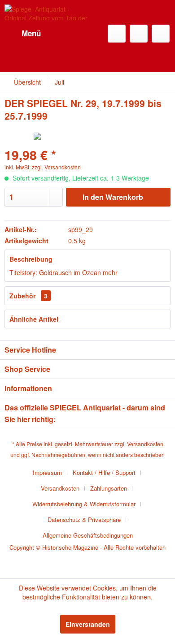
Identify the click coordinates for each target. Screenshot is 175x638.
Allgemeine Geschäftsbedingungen (88, 535)
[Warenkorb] (161, 34)
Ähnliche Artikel (33, 319)
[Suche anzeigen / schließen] (117, 34)
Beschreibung (30, 258)
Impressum (47, 472)
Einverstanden (88, 624)
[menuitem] (22, 34)
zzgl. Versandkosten (56, 167)
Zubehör (28, 295)
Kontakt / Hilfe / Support (104, 472)
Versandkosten (145, 444)
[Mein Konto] (139, 34)
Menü (31, 33)
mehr (110, 272)
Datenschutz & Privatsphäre (84, 519)
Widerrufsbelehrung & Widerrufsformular (84, 504)
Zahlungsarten (108, 488)
